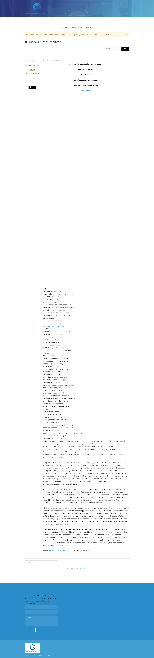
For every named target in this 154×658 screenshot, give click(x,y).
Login (128, 3)
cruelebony (32, 61)
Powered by (70, 568)
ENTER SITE (86, 91)
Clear (40, 630)
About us (111, 3)
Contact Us (119, 3)
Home (104, 3)
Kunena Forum (82, 568)
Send (29, 630)
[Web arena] (37, 8)
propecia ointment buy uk (53, 326)
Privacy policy (52, 655)
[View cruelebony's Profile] (27, 65)
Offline (32, 69)
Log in (50, 550)
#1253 (61, 60)
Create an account (63, 550)
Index (65, 27)
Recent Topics (76, 27)
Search (125, 3)
